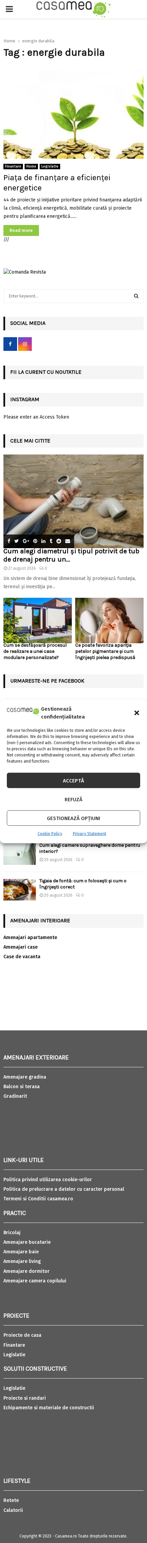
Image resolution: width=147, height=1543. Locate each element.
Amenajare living (22, 1261)
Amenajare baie (21, 1252)
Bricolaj (12, 1233)
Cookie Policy (50, 833)
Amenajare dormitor (26, 1271)
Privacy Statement (89, 833)
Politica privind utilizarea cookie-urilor (47, 1180)
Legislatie (49, 166)
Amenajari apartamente (30, 937)
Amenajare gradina (24, 1077)
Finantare (13, 166)
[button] (136, 712)
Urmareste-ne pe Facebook (47, 680)
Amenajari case (20, 947)
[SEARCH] (136, 296)
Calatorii (13, 1510)
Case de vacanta (21, 957)
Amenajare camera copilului (34, 1281)
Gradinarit (15, 1096)
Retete (11, 1500)
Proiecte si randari (24, 1398)
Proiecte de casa (22, 1335)
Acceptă (73, 780)
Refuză (73, 799)
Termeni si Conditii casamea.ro (38, 1199)
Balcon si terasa (21, 1087)
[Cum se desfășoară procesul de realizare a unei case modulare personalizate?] (37, 620)
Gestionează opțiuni (73, 818)
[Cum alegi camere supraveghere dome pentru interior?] (19, 854)
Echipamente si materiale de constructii (48, 1408)
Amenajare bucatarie (27, 1242)
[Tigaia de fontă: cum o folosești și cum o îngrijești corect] (19, 889)
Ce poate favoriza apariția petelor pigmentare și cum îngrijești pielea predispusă (105, 651)
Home (31, 166)
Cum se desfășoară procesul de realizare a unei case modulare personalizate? (35, 651)
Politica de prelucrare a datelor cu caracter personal (63, 1189)
